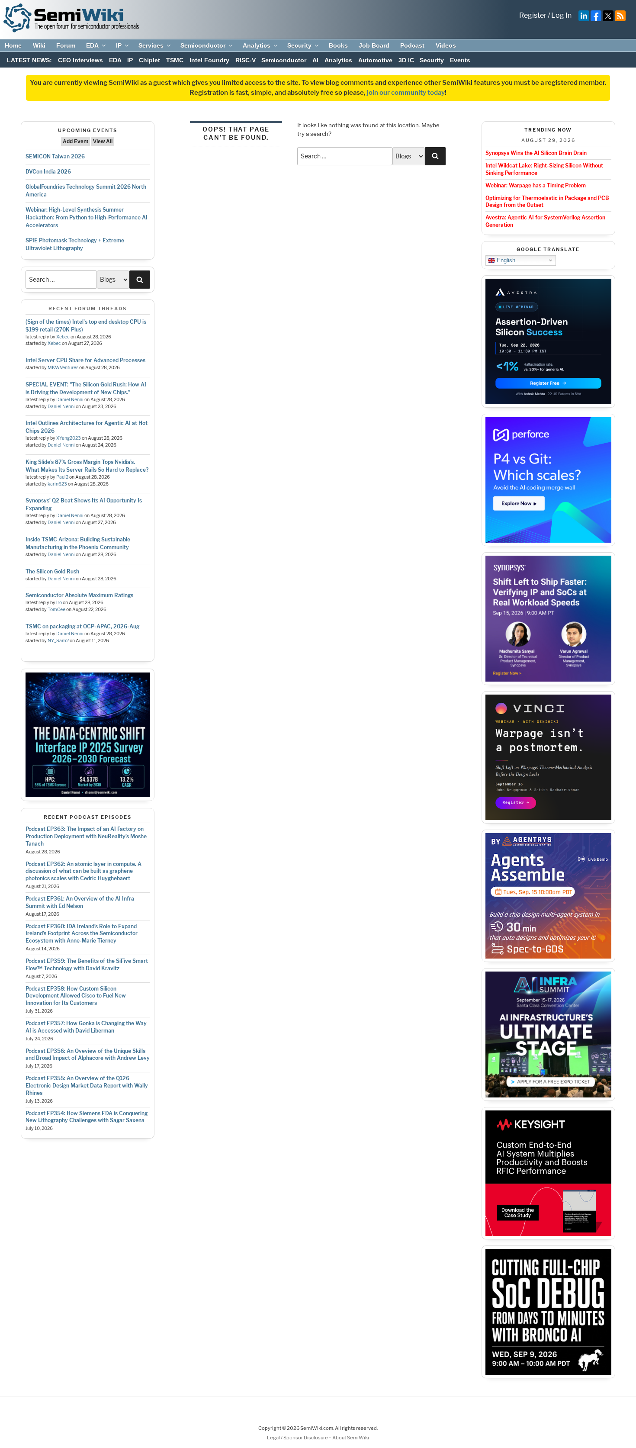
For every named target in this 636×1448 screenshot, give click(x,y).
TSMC (174, 60)
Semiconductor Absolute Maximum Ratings (79, 595)
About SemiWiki (350, 1438)
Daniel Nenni (70, 399)
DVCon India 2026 (48, 171)
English (505, 260)
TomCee (56, 609)
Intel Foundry (209, 60)
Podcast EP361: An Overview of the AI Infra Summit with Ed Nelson (80, 902)
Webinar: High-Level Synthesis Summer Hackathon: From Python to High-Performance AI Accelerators (87, 217)
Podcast (412, 45)
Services (151, 45)
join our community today (406, 93)
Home (13, 45)
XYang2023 (68, 438)
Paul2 (62, 477)
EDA (92, 45)
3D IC (406, 60)
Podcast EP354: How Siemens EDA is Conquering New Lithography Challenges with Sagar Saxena (87, 1117)
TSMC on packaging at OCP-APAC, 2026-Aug (82, 626)
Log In (561, 15)
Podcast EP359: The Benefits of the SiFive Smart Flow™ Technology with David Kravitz (87, 965)
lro (59, 602)
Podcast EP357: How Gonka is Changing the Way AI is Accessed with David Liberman (86, 1027)
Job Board (374, 45)
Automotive (375, 60)
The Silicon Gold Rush (52, 571)
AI (315, 60)
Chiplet (149, 60)
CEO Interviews (80, 60)
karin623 (57, 484)
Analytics (256, 45)
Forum (65, 45)
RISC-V (245, 60)
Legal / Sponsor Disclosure (298, 1438)
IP (119, 45)
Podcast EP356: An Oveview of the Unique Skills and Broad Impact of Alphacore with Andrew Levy (88, 1055)
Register (532, 15)
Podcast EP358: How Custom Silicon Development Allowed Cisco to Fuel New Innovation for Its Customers (76, 996)
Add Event (75, 141)
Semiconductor (202, 45)
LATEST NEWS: (29, 60)
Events (460, 60)
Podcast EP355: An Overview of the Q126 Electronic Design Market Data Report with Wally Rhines (87, 1085)
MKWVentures (63, 367)
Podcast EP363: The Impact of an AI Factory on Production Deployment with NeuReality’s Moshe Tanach (86, 836)
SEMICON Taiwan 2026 (55, 156)
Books (338, 45)
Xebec (63, 337)
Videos (446, 45)
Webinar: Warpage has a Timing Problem (535, 185)
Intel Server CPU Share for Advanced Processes (85, 360)
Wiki (39, 45)
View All (102, 141)
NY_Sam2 (58, 641)
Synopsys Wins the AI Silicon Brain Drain (536, 153)
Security (299, 45)
